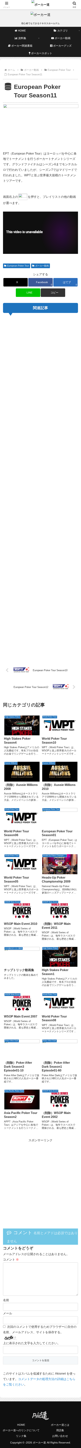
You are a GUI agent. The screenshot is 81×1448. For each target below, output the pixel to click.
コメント (11, 1259)
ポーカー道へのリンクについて (21, 1430)
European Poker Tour (18, 265)
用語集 (60, 1430)
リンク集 (21, 1435)
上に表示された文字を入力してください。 (31, 1343)
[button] (53, 292)
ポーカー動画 (42, 265)
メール (7, 1313)
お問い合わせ (60, 1435)
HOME (21, 1424)
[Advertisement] (40, 486)
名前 (6, 1300)
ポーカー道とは (60, 1424)
